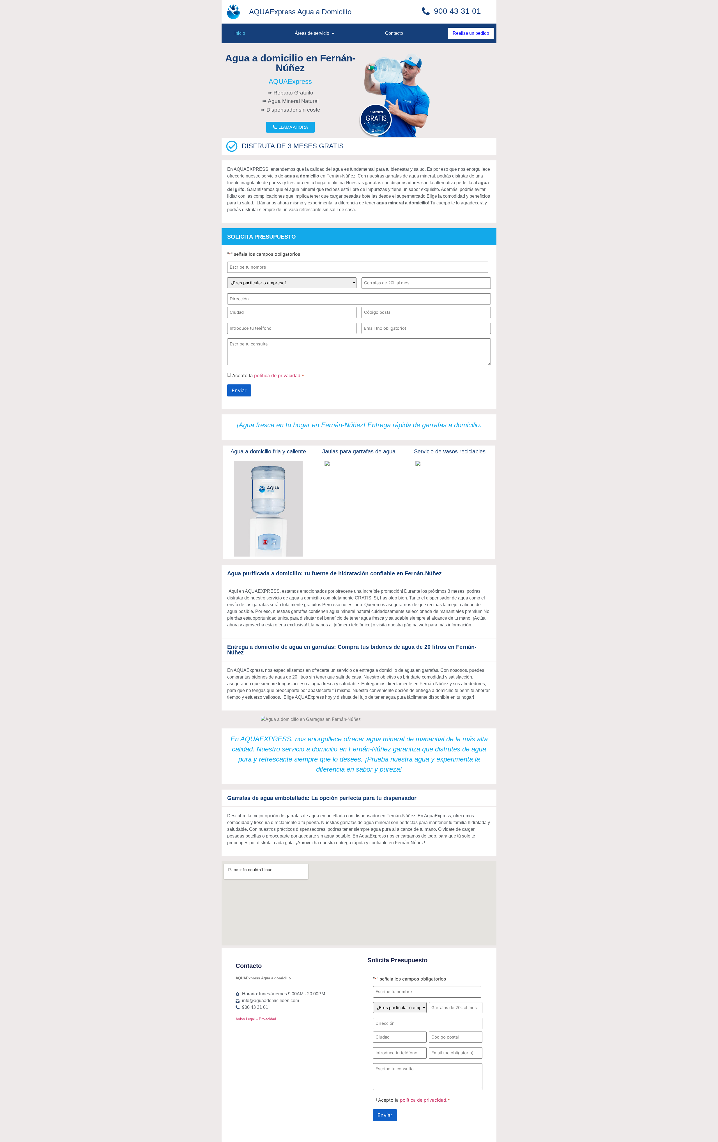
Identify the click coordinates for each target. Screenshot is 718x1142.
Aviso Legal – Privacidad (256, 1019)
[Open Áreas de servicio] (333, 33)
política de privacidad (277, 375)
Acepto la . (268, 375)
